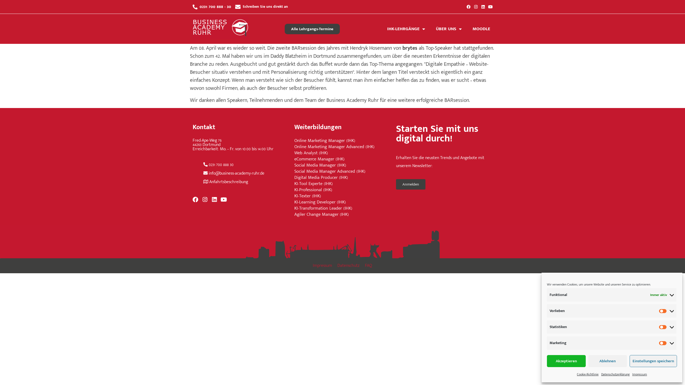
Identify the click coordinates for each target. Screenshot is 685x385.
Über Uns (446, 29)
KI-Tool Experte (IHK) (313, 184)
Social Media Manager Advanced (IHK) (330, 171)
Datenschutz (348, 265)
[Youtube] (490, 7)
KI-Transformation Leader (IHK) (323, 208)
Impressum (639, 374)
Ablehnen (607, 361)
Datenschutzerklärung (615, 374)
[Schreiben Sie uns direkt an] (238, 7)
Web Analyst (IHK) (311, 153)
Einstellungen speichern (653, 361)
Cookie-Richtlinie (588, 374)
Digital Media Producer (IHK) (321, 177)
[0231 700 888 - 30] (195, 7)
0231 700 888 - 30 (215, 6)
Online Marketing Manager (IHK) (324, 140)
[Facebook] (469, 7)
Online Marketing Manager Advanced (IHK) (334, 147)
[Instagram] (476, 7)
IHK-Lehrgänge (403, 29)
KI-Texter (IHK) (307, 196)
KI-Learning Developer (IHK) (320, 202)
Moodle (481, 29)
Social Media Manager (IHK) (320, 165)
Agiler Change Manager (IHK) (321, 214)
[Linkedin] (483, 7)
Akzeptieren (566, 361)
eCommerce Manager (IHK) (319, 159)
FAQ (368, 265)
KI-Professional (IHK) (313, 190)
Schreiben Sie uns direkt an (265, 6)
